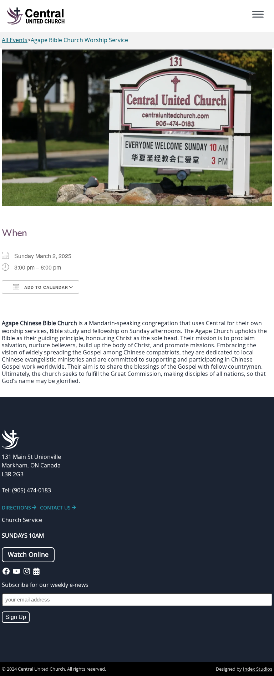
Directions (16, 507)
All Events (14, 40)
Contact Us (55, 507)
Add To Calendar (45, 287)
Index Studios (257, 669)
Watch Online (28, 554)
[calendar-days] (36, 571)
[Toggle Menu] (258, 14)
